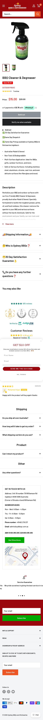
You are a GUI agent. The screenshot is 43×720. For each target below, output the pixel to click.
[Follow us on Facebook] (4, 691)
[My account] (34, 5)
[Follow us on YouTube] (13, 691)
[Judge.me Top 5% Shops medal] (21, 313)
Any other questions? (11, 472)
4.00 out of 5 (28, 335)
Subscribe (21, 618)
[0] (38, 5)
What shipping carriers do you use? (17, 435)
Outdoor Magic (8, 88)
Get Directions (14, 540)
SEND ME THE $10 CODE (21, 369)
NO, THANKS (21, 374)
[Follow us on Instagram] (8, 691)
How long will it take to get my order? (18, 426)
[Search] (38, 14)
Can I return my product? (13, 453)
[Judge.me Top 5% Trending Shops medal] (33, 313)
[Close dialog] (41, 341)
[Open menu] (3, 6)
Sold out (21, 114)
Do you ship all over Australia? (15, 418)
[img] (7, 386)
